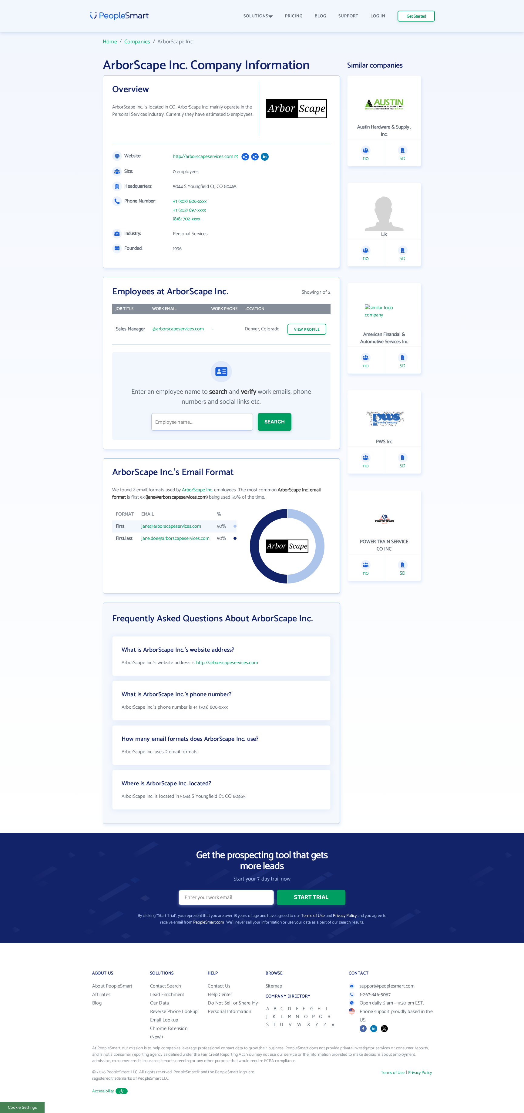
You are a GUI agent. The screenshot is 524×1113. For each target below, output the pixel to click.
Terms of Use (313, 915)
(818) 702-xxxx (186, 219)
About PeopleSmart (112, 986)
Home (110, 41)
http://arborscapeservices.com (203, 156)
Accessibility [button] (103, 1091)
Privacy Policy (345, 915)
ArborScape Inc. (197, 490)
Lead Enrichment (167, 995)
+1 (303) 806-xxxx (190, 201)
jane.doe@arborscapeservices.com (175, 538)
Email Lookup (164, 1020)
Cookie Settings (22, 1107)
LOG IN (378, 16)
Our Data (159, 1003)
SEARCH (274, 422)
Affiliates (101, 995)
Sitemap (274, 986)
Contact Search (165, 986)
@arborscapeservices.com (178, 329)
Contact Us (219, 986)
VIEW (307, 330)
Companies (137, 41)
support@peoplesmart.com (387, 986)
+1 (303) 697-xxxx (189, 210)
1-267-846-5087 (375, 995)
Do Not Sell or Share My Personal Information (233, 1007)
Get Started (416, 16)
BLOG (320, 16)
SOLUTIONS (256, 16)
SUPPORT (348, 16)
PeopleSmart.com (208, 922)
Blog (97, 1003)
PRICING (294, 16)
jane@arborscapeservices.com (171, 526)
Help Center (220, 995)
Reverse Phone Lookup (174, 1012)
